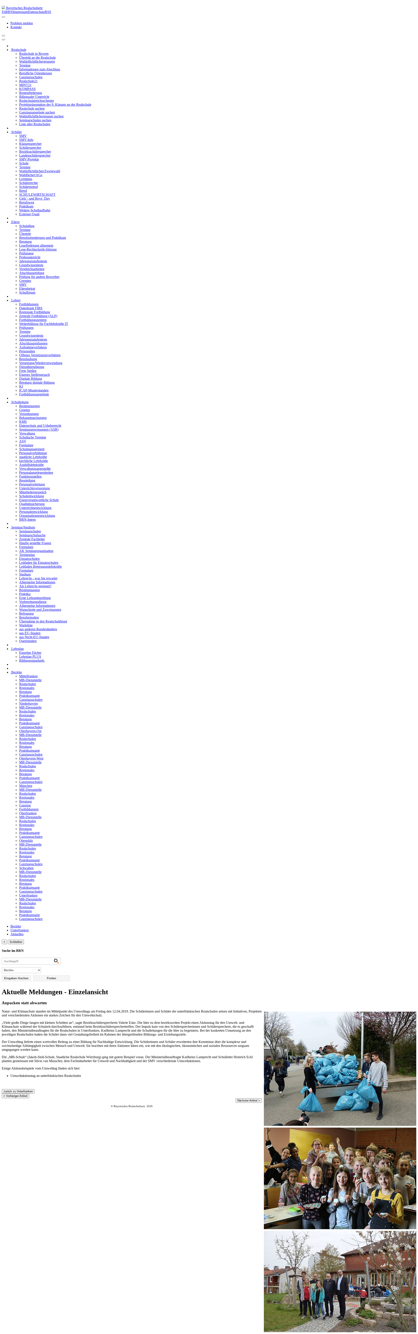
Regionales (26, 688)
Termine (24, 65)
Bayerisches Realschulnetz (24, 8)
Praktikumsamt (29, 696)
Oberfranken (28, 813)
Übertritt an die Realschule (37, 57)
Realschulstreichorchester (36, 100)
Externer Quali (29, 214)
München (25, 786)
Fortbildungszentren (33, 320)
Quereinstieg (28, 641)
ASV (22, 441)
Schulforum (27, 292)
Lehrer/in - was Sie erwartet (38, 578)
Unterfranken (28, 895)
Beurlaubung (28, 359)
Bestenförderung (30, 93)
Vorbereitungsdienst (32, 602)
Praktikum (26, 206)
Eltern (15, 222)
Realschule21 (28, 81)
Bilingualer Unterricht (34, 97)
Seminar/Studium (22, 527)
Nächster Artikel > (248, 1100)
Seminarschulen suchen (35, 120)
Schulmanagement (31, 449)
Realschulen (27, 684)
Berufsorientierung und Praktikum (42, 237)
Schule (24, 163)
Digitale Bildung (30, 378)
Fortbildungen (29, 304)
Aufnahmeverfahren (33, 347)
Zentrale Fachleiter (32, 539)
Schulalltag (26, 226)
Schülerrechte (28, 183)
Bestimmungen (29, 406)
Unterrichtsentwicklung (35, 508)
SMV (23, 136)
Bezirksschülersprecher (35, 151)
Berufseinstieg (29, 617)
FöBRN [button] (7, 12)
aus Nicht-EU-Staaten (34, 637)
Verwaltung (27, 433)
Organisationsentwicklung (37, 515)
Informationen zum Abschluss (39, 69)
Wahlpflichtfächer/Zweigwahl (39, 171)
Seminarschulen (30, 531)
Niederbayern (28, 703)
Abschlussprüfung (31, 273)
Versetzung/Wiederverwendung (40, 363)
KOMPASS (27, 89)
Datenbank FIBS (30, 308)
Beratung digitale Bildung (37, 382)
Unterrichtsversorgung (34, 488)
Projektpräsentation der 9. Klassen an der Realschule (55, 104)
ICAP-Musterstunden (34, 390)
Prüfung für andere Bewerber (39, 277)
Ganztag (25, 805)
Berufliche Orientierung (35, 73)
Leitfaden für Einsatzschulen (38, 562)
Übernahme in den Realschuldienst (43, 621)
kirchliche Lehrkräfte (33, 461)
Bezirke (16, 672)
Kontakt (16, 27)
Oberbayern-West (31, 758)
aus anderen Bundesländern (38, 629)
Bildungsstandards (31, 660)
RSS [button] (48, 12)
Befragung (26, 613)
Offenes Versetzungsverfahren (40, 355)
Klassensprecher (30, 144)
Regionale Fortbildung (34, 312)
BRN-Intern (27, 519)
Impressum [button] (20, 12)
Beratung (25, 241)
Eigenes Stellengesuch (34, 375)
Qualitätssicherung (32, 504)
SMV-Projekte (29, 159)
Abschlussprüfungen (33, 343)
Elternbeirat (27, 288)
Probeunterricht (29, 257)
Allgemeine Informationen (37, 582)
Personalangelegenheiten (36, 472)
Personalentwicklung (33, 512)
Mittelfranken (28, 676)
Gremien (25, 281)
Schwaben (26, 868)
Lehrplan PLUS (30, 656)
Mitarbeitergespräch (32, 492)
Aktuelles (17, 934)
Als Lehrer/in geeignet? (35, 586)
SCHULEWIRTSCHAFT (37, 194)
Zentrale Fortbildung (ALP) (38, 316)
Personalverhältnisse (33, 453)
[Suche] (3, 39)
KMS (23, 421)
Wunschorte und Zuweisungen (40, 609)
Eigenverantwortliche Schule (39, 500)
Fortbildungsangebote (34, 394)
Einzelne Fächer (30, 652)
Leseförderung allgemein (36, 245)
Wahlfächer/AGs (30, 175)
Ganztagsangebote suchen (37, 112)
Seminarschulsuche (32, 535)
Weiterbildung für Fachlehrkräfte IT (43, 324)
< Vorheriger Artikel (15, 1096)
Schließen (16, 942)
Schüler (16, 132)
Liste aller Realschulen (34, 124)
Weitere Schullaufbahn (34, 210)
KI (21, 386)
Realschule (18, 50)
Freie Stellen (27, 371)
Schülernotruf (28, 187)
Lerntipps (25, 179)
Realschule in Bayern (34, 53)
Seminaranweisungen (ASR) (39, 429)
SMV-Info (26, 140)
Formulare (26, 445)
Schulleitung (19, 402)
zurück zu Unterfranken (18, 1091)
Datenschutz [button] (36, 12)
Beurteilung (27, 480)
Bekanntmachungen (33, 418)
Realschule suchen (32, 108)
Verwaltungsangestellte (35, 468)
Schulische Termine (32, 437)
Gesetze (24, 410)
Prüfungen (26, 253)
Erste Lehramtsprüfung (35, 598)
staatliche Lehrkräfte (33, 457)
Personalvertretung (32, 484)
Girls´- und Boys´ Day (34, 198)
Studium (25, 574)
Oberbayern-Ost (30, 731)
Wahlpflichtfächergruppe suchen (41, 116)
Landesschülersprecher (35, 155)
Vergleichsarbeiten (31, 269)
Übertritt (25, 234)
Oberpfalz (26, 840)
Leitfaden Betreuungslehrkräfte (40, 566)
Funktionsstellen (30, 476)
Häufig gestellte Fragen (35, 543)
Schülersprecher (30, 147)
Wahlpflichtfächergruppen (37, 61)
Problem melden (21, 23)
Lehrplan (17, 649)
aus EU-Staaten (29, 633)
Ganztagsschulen (30, 77)
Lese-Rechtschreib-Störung (38, 249)
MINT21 (25, 85)
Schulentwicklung (31, 496)
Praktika (24, 594)
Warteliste (26, 625)
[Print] (3, 35)
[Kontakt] (3, 17)
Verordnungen (29, 414)
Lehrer (15, 300)
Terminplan (27, 555)
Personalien (27, 351)
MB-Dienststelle (30, 680)
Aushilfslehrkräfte (31, 465)
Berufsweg (26, 202)
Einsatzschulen (29, 559)
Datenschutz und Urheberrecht (40, 425)
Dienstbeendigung (31, 367)
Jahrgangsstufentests (33, 261)
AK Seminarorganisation (36, 551)
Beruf (23, 190)
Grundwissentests (31, 265)
